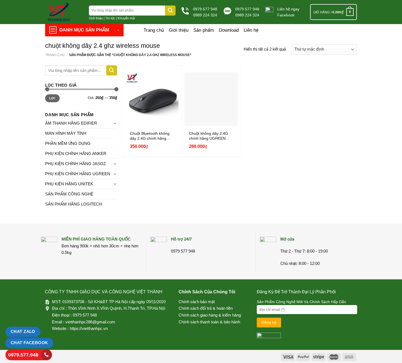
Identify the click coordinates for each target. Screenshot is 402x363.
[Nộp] (170, 10)
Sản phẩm (203, 30)
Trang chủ (154, 30)
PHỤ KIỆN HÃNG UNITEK (69, 184)
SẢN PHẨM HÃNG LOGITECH (73, 204)
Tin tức (110, 18)
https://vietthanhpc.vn (89, 328)
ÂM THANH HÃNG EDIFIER (71, 123)
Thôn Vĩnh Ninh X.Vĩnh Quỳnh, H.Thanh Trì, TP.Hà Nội (116, 308)
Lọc (52, 98)
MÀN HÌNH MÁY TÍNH (65, 133)
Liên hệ (251, 30)
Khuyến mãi (126, 18)
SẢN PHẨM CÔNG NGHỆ (69, 194)
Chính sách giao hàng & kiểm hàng (210, 315)
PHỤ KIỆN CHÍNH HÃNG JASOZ (75, 163)
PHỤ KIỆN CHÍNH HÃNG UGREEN (77, 173)
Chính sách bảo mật (197, 301)
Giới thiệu (96, 18)
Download (229, 30)
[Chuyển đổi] (115, 123)
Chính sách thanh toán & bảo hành (209, 322)
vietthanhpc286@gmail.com (90, 322)
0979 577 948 (205, 9)
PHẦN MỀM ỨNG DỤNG (68, 143)
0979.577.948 (23, 355)
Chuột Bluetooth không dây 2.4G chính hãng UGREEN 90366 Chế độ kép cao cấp (150, 136)
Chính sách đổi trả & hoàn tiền (206, 308)
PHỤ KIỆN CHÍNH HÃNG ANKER (75, 153)
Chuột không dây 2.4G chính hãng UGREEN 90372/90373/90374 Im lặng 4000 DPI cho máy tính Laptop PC (209, 136)
